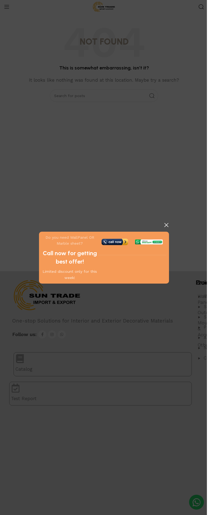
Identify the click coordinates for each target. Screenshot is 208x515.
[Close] (166, 225)
